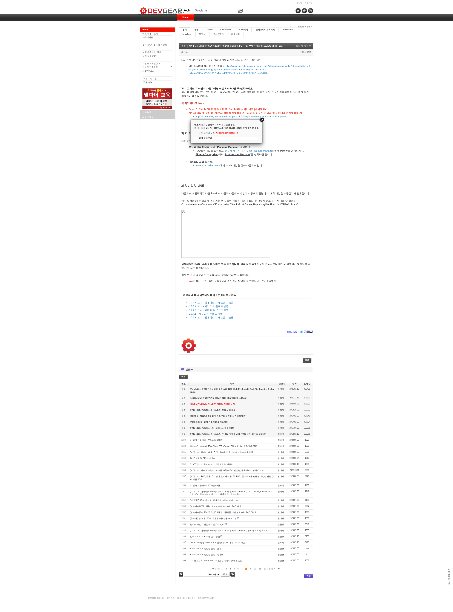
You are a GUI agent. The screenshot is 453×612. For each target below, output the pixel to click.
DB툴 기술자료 (149, 78)
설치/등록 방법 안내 (151, 52)
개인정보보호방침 (206, 598)
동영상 (202, 34)
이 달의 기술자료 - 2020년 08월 (205, 485)
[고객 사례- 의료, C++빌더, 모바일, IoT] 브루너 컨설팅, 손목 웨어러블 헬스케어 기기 (229, 470)
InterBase (186, 34)
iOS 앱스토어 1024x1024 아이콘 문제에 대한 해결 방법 (216, 560)
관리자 (184, 52)
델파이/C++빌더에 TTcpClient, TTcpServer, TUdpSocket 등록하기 (221, 446)
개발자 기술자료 (150, 67)
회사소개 (192, 598)
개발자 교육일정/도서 (152, 63)
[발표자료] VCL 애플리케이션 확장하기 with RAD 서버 (215, 506)
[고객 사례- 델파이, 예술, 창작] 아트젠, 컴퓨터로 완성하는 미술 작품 (221, 452)
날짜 (294, 383)
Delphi (210, 29)
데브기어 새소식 (150, 33)
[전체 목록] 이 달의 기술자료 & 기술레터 (209, 422)
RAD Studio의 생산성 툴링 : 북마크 (206, 554)
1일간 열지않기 (204, 138)
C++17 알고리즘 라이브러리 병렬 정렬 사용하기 (212, 464)
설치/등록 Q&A (149, 56)
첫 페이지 (218, 569)
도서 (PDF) (218, 34)
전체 (184, 29)
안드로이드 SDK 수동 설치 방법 (205, 536)
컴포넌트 (235, 34)
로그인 (299, 3)
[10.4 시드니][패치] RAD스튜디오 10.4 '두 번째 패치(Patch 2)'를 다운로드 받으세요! (229, 530)
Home (185, 17)
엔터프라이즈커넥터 (265, 29)
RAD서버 (243, 29)
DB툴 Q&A (147, 82)
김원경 (281, 524)
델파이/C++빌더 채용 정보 (154, 45)
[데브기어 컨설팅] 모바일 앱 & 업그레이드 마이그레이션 (216, 416)
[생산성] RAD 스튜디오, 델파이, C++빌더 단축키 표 (214, 500)
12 (265, 569)
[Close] (262, 120)
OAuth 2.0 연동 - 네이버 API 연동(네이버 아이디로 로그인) (217, 542)
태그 (232, 574)
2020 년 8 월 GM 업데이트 (202, 458)
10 (255, 569)
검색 (181, 574)
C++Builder (225, 29)
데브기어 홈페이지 (156, 598)
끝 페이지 (273, 569)
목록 (307, 360)
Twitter (301, 332)
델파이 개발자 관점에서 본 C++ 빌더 (207, 524)
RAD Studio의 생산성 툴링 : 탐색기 (206, 548)
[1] (244, 416)
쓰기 (309, 576)
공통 (196, 29)
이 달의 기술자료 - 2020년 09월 (205, 440)
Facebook (308, 332)
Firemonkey (288, 29)
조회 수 (307, 383)
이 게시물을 (292, 332)
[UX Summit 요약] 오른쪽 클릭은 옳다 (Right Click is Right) (218, 398)
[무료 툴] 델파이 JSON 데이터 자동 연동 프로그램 (213, 518)
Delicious (311, 332)
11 (260, 569)
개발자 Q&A (148, 71)
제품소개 (181, 598)
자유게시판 (147, 37)
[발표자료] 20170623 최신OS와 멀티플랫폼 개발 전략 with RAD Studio (223, 512)
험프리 (281, 434)
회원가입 (308, 3)
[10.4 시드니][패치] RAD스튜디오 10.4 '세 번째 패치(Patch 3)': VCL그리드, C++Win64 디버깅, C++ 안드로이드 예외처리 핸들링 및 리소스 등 (256, 46)
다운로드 (171, 598)
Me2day (305, 332)
